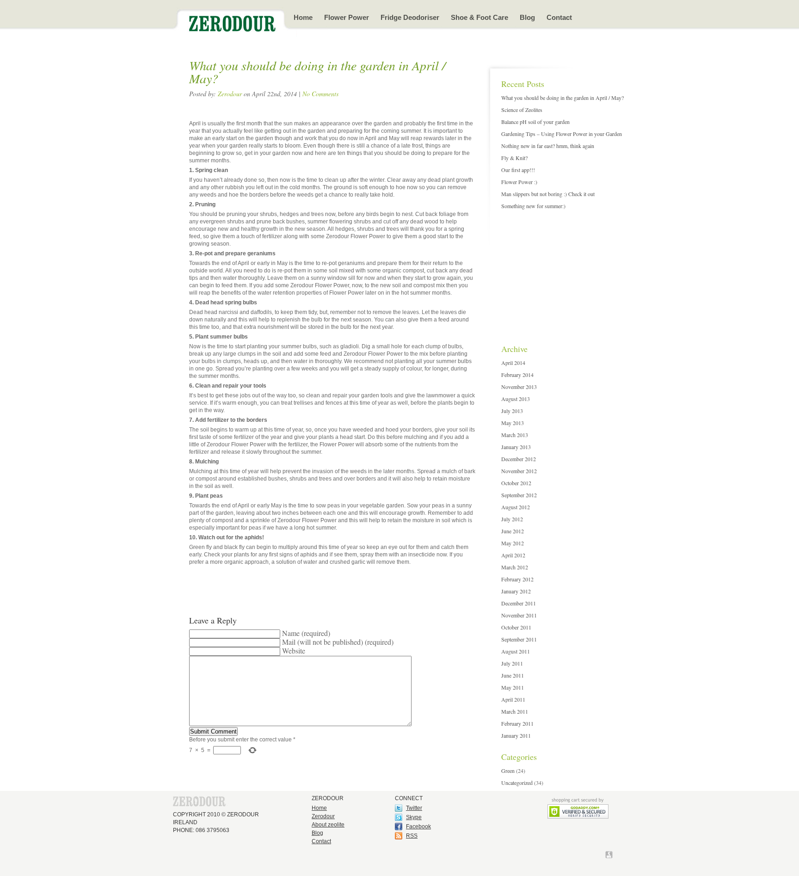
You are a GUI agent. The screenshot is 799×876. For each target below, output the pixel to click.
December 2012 (518, 459)
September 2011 (519, 639)
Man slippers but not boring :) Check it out (548, 193)
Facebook (418, 826)
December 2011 (518, 603)
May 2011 (512, 687)
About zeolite (328, 824)
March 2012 (514, 567)
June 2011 (512, 675)
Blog (527, 17)
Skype (414, 817)
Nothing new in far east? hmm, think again (547, 145)
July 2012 (512, 519)
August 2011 (515, 651)
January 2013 (516, 446)
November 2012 (519, 471)
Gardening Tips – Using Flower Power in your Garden (561, 133)
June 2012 (512, 531)
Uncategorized (517, 782)
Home (303, 17)
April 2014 (513, 362)
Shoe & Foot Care (479, 17)
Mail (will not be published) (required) (337, 642)
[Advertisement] (559, 272)
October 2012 (516, 483)
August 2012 (515, 507)
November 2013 (519, 386)
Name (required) (306, 633)
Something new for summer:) (533, 206)
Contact (559, 17)
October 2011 (516, 627)
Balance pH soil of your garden (535, 121)
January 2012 (516, 591)
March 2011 (514, 711)
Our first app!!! (518, 169)
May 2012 (512, 543)
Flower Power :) (519, 181)
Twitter (414, 808)
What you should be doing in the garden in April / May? (562, 97)
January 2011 (516, 735)
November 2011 (519, 615)
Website (293, 650)
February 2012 (517, 579)
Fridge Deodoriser (410, 17)
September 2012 (519, 495)
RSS (412, 836)
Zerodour (230, 93)
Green (508, 770)
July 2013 (512, 410)
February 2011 (517, 723)
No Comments (320, 93)
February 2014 (517, 374)
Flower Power (346, 17)
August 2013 (515, 398)
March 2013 (514, 434)
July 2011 (512, 663)
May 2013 (512, 422)
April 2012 (513, 555)
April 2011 (513, 699)
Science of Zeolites (521, 109)
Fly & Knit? (514, 157)
